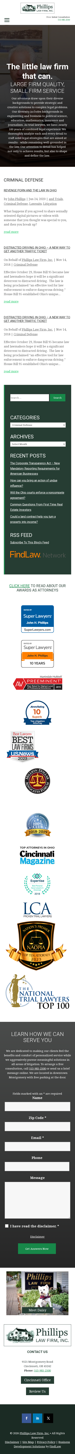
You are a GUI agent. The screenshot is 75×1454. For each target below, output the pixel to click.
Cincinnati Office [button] (37, 1380)
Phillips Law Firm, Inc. (37, 260)
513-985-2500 (64, 19)
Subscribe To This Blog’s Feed (29, 542)
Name (37, 1098)
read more (11, 232)
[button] (7, 20)
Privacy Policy (46, 1442)
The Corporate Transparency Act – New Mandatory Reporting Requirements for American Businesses (35, 469)
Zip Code (37, 1118)
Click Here (19, 586)
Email (37, 1138)
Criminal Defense (16, 204)
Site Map (28, 1442)
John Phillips (16, 199)
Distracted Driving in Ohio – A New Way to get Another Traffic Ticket (37, 249)
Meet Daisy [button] (37, 1310)
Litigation (50, 204)
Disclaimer (37, 1236)
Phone (37, 1157)
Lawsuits (35, 204)
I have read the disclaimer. (34, 1226)
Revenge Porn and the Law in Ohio (30, 190)
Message (37, 1177)
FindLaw (55, 1446)
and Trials (56, 199)
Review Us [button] (37, 1391)
